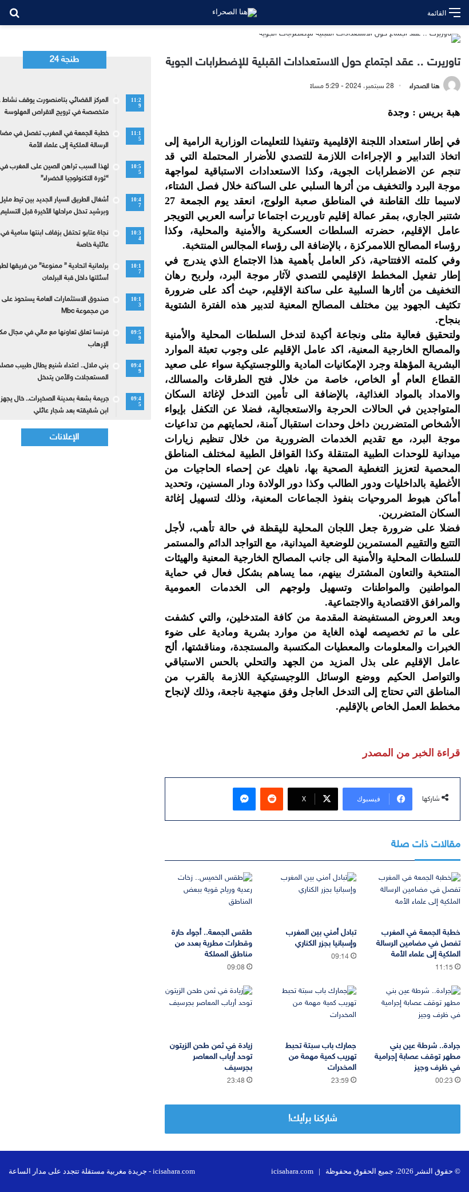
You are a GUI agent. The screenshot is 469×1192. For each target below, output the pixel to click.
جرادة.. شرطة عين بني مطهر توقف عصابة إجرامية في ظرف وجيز (417, 1056)
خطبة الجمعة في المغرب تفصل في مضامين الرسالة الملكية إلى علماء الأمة (418, 943)
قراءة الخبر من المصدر (411, 752)
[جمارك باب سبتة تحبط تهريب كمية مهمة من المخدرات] (312, 1010)
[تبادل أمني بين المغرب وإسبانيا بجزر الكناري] (312, 896)
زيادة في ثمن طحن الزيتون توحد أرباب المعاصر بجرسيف (211, 1056)
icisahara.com (292, 1171)
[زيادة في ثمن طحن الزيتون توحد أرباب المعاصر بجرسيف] (208, 1010)
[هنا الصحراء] (234, 12)
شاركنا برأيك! (312, 1119)
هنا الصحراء (425, 86)
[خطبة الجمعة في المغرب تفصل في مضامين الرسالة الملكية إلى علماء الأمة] (416, 896)
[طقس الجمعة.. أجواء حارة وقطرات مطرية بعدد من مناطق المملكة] (208, 896)
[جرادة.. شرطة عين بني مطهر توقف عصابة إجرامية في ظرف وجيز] (416, 1010)
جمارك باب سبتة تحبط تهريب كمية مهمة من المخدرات (320, 1056)
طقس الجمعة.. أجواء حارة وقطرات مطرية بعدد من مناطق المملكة (212, 943)
